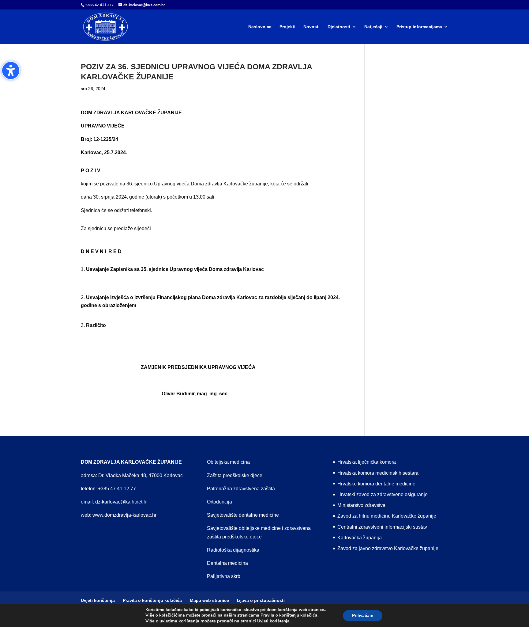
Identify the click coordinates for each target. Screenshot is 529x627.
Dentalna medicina (227, 563)
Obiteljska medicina (228, 462)
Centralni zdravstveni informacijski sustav (382, 527)
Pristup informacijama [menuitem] (419, 27)
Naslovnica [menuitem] (260, 27)
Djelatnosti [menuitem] (339, 27)
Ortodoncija (219, 501)
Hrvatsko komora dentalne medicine (376, 483)
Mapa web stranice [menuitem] (209, 600)
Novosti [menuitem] (311, 27)
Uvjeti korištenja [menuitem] (98, 600)
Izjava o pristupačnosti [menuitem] (261, 600)
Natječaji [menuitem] (373, 27)
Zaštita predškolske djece (234, 475)
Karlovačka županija (359, 537)
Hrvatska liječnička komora (366, 462)
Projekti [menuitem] (287, 27)
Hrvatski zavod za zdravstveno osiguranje (382, 494)
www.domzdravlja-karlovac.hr (124, 515)
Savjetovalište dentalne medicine (243, 515)
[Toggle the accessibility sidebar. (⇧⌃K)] (11, 70)
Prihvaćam (362, 615)
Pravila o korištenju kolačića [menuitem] (152, 600)
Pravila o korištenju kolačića (289, 615)
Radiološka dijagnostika (233, 550)
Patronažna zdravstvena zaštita (241, 488)
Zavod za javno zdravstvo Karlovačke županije (387, 548)
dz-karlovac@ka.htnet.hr (121, 501)
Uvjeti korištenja (273, 621)
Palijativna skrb (223, 576)
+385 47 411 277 (99, 4)
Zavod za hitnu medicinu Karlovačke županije (386, 516)
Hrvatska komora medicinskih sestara (377, 473)
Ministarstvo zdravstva (361, 505)
